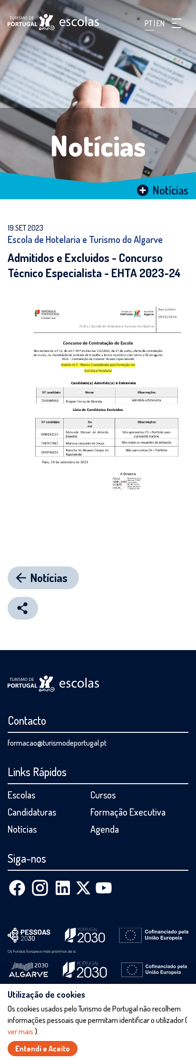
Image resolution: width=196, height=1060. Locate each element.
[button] (176, 23)
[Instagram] (39, 887)
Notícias (98, 145)
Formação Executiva (128, 812)
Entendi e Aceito (42, 1048)
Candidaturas (32, 812)
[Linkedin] (62, 887)
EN (161, 23)
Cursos (103, 794)
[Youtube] (103, 887)
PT (149, 23)
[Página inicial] (53, 22)
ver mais (21, 1031)
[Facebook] (17, 887)
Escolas (21, 794)
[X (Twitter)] (83, 888)
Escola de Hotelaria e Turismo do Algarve (85, 239)
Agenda (104, 829)
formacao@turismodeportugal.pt (57, 743)
